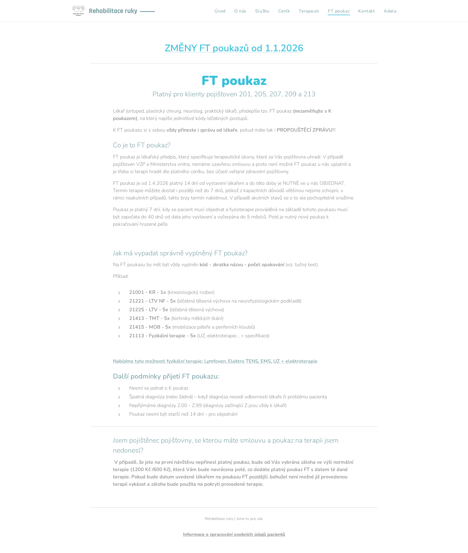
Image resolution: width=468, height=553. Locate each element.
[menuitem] (221, 11)
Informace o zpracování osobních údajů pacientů (234, 534)
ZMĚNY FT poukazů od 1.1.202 (231, 48)
